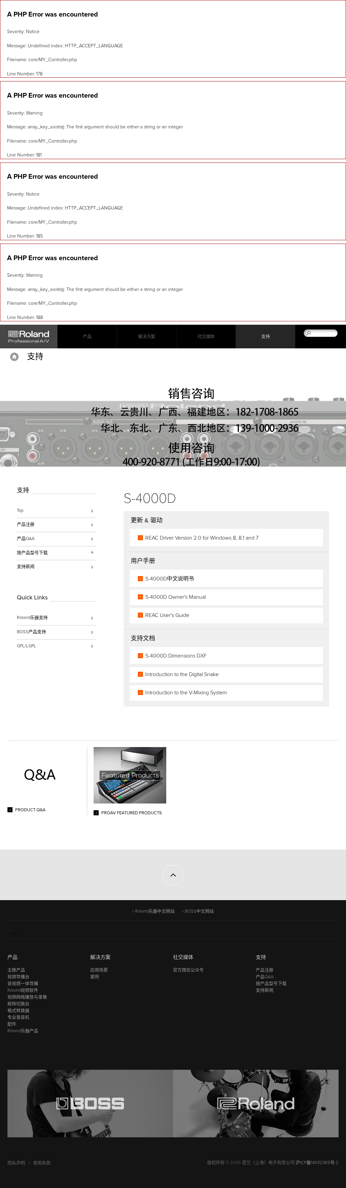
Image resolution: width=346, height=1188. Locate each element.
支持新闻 (25, 566)
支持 (265, 336)
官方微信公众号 (188, 970)
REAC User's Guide (167, 615)
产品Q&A (25, 538)
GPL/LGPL (26, 646)
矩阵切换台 (18, 1004)
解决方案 (146, 336)
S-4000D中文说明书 (169, 578)
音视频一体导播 (22, 983)
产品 (12, 957)
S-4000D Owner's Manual (175, 597)
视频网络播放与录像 (27, 997)
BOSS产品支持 (31, 632)
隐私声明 (16, 1163)
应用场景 (99, 970)
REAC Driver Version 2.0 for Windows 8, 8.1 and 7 (201, 538)
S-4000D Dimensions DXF (176, 655)
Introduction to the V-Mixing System (186, 692)
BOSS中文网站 (199, 911)
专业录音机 (18, 1017)
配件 (11, 1024)
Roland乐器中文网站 (155, 911)
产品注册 (25, 524)
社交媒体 (206, 336)
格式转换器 (18, 1010)
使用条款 (42, 1163)
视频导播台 (18, 977)
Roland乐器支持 (32, 617)
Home (14, 357)
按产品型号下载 (271, 983)
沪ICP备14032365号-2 (317, 1162)
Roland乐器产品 (22, 1031)
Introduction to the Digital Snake (182, 674)
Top (20, 510)
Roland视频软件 (22, 990)
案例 (94, 977)
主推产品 (16, 970)
